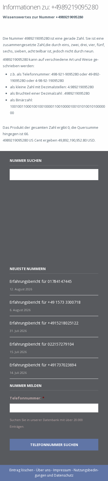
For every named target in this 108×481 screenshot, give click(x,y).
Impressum (62, 470)
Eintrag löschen (21, 470)
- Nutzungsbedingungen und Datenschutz (67, 473)
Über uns (43, 470)
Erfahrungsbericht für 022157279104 (41, 344)
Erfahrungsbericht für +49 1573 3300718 (44, 302)
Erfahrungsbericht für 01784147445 (40, 281)
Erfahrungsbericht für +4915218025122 (43, 323)
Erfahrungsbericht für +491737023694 (42, 364)
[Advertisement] (56, 223)
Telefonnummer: (27, 398)
